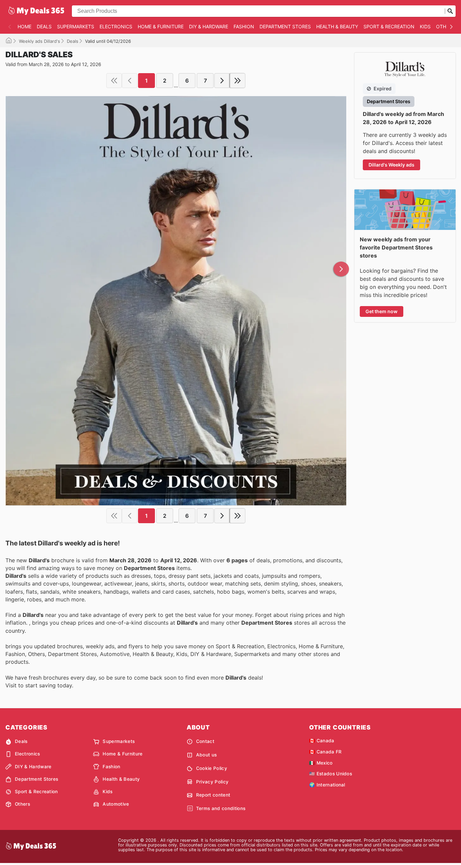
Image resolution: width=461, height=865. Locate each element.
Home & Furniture (161, 26)
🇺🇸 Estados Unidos (330, 773)
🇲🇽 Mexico (321, 763)
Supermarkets (75, 26)
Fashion (244, 26)
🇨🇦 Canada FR (325, 751)
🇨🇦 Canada (321, 740)
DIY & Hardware (208, 26)
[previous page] (129, 80)
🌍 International (327, 784)
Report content (213, 795)
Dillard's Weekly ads (391, 165)
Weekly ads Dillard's (39, 41)
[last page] (237, 80)
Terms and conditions (220, 808)
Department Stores (285, 26)
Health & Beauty (337, 26)
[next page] (222, 80)
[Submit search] (450, 11)
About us (206, 754)
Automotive (116, 804)
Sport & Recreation (388, 26)
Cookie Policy (211, 768)
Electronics (116, 26)
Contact (205, 741)
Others (445, 26)
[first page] (114, 80)
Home (24, 26)
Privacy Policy (212, 781)
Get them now (381, 311)
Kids (425, 26)
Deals (44, 26)
